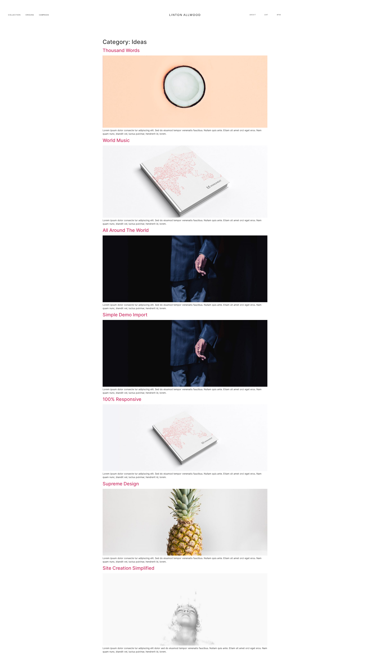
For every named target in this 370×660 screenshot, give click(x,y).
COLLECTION (14, 15)
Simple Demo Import (125, 315)
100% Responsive (122, 399)
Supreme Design (121, 484)
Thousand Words (121, 50)
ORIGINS (30, 15)
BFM (279, 15)
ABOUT (253, 15)
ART (266, 15)
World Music (116, 140)
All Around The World (126, 230)
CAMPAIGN (44, 15)
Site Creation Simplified (128, 568)
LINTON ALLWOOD (185, 14)
